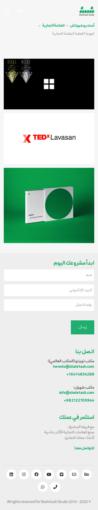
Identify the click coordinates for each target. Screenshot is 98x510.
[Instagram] (24, 474)
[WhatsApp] (43, 487)
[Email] (74, 474)
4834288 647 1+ (80, 375)
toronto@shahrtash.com (73, 367)
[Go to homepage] (86, 11)
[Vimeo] (62, 474)
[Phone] (55, 487)
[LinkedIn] (11, 474)
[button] (7, 11)
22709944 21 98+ (79, 401)
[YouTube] (49, 474)
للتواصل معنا (84, 448)
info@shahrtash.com (76, 393)
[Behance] (87, 474)
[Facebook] (36, 474)
